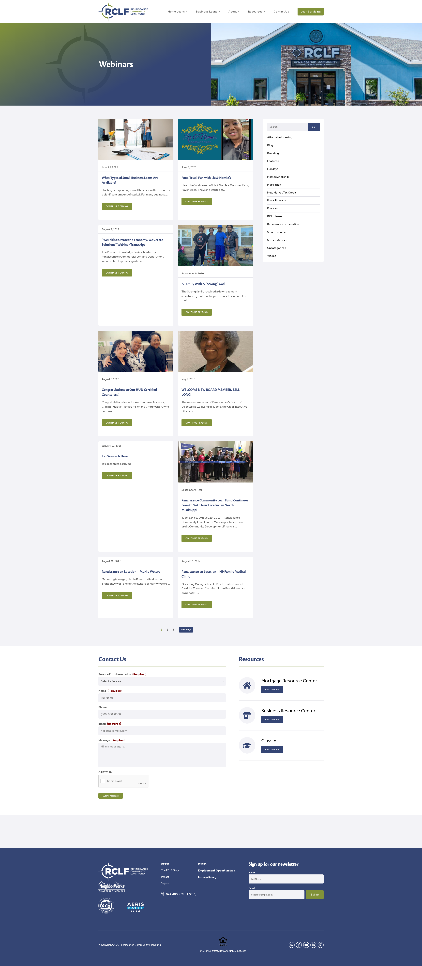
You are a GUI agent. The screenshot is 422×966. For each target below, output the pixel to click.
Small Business (276, 232)
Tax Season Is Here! (115, 456)
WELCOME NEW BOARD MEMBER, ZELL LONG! (210, 392)
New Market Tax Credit (281, 192)
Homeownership (278, 176)
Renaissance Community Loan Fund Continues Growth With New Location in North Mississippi (214, 505)
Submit (315, 894)
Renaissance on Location (283, 224)
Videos (271, 255)
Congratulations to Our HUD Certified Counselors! (129, 392)
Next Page (186, 629)
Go (314, 126)
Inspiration (274, 184)
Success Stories (277, 240)
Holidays (272, 168)
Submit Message (111, 796)
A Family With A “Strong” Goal (203, 284)
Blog (270, 145)
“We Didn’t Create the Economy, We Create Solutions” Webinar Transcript (132, 242)
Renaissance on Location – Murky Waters (131, 571)
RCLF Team (274, 216)
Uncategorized (276, 247)
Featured (273, 161)
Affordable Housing (279, 137)
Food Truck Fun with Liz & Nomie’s (206, 178)
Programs (273, 208)
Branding (273, 153)
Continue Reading (117, 206)
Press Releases (277, 200)
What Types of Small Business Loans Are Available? (130, 180)
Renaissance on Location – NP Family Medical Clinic (213, 574)
